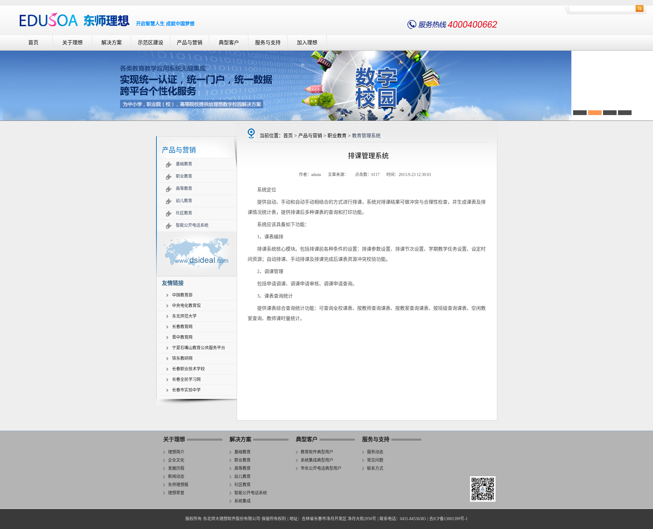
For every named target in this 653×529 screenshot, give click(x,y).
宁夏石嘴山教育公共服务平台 (198, 348)
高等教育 (184, 188)
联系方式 (375, 468)
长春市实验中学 (186, 390)
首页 (33, 42)
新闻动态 (176, 476)
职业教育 (184, 176)
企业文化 (176, 460)
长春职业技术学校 (188, 369)
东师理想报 (178, 484)
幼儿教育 (184, 200)
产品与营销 (189, 42)
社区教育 (184, 213)
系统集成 (242, 501)
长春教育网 (182, 326)
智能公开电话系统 (192, 225)
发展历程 (176, 468)
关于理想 (72, 42)
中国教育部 (182, 295)
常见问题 (375, 460)
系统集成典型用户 (317, 460)
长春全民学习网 (186, 379)
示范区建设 (150, 42)
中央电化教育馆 (186, 305)
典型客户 (229, 42)
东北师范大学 (184, 316)
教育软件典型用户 (317, 452)
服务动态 (375, 452)
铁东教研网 (182, 358)
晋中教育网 (182, 337)
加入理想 (307, 42)
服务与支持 (268, 42)
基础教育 (184, 164)
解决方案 (111, 42)
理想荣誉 (176, 493)
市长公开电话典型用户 (321, 468)
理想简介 (176, 452)
